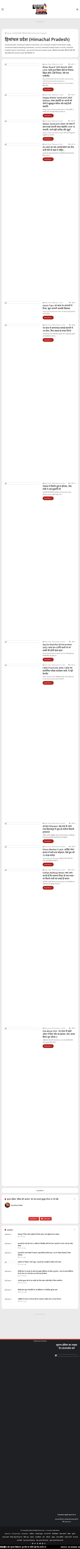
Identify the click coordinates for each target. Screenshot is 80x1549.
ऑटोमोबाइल (55, 1534)
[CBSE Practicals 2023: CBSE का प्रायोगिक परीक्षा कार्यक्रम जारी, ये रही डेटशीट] (22, 742)
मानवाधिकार (38, 1537)
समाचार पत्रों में (68, 1537)
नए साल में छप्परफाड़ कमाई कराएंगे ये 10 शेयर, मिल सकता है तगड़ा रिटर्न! (58, 329)
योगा (44, 1537)
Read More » (48, 89)
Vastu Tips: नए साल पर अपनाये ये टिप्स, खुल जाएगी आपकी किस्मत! (57, 307)
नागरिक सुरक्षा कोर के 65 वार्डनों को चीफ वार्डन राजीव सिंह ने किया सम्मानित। (40, 1280)
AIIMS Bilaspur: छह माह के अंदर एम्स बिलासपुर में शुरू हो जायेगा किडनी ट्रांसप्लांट (58, 829)
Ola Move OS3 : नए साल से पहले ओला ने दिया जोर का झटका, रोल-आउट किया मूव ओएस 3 (59, 1034)
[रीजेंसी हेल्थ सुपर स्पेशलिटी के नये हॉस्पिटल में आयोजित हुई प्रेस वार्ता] (10, 1292)
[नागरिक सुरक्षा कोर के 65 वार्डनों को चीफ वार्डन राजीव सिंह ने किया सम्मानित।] (10, 1283)
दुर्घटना (73, 1534)
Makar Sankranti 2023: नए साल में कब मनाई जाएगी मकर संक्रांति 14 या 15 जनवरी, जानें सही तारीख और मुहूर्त (59, 126)
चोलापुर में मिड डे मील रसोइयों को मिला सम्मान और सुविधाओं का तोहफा (38, 1234)
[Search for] (77, 10)
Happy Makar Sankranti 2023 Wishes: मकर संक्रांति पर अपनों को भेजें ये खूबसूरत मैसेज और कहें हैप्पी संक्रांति (57, 102)
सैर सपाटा (75, 1537)
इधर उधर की (47, 1534)
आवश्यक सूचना (39, 1534)
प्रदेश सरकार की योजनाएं (42, 1540)
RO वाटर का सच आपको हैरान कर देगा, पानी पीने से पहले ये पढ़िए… (58, 148)
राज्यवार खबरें (17, 33)
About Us (7, 1534)
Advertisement (40, 21)
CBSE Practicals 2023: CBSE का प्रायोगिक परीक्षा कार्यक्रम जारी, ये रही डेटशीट (58, 670)
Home (8, 33)
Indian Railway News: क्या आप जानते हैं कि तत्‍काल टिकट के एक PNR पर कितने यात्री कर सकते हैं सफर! (58, 875)
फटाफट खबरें (5, 1537)
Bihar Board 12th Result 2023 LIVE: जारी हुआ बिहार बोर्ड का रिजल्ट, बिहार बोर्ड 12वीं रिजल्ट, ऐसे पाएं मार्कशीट (58, 71)
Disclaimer (25, 1534)
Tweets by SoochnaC (40, 1341)
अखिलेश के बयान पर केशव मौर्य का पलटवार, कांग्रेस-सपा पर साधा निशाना (39, 1299)
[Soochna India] (40, 9)
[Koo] (47, 1543)
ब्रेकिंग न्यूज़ (26, 1537)
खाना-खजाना (63, 1534)
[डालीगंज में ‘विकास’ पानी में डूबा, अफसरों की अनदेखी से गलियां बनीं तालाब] (10, 1265)
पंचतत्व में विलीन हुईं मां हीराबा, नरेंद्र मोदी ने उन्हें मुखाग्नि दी (57, 487)
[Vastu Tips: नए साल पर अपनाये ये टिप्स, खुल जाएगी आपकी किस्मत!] (22, 311)
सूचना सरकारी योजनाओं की (56, 1540)
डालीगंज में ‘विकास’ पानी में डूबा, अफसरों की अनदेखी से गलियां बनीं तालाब (39, 1262)
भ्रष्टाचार (32, 1537)
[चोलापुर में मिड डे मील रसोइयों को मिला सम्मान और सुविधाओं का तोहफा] (10, 1237)
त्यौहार (69, 1534)
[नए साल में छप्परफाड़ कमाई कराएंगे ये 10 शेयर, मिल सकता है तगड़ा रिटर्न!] (22, 402)
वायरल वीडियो (59, 1537)
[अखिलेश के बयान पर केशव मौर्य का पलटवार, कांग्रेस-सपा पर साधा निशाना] (10, 1302)
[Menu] (3, 10)
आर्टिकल (31, 1534)
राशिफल (48, 1537)
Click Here (68, 1522)
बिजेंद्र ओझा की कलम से (16, 1537)
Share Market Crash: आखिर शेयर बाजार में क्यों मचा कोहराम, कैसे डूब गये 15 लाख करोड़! (59, 852)
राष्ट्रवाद (53, 1537)
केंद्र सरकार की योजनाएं (29, 1540)
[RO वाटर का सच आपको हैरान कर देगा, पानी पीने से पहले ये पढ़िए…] (22, 221)
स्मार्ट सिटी (19, 1540)
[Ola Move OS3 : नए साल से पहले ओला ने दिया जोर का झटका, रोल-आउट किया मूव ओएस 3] (22, 1105)
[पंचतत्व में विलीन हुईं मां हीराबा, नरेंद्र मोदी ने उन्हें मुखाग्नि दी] (22, 560)
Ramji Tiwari (47, 64)
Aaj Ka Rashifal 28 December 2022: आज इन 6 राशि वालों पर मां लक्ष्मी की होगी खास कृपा (57, 647)
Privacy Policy (16, 1534)
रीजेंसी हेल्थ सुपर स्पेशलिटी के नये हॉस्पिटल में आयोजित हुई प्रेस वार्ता (37, 1290)
